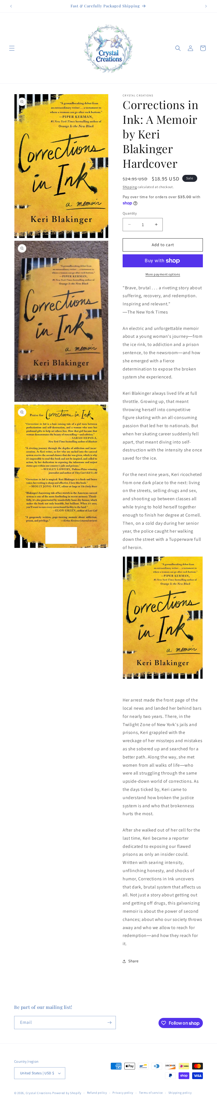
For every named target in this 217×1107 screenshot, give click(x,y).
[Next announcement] (206, 6)
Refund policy (97, 1093)
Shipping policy (180, 1093)
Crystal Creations (39, 1093)
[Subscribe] (109, 1022)
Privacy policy (122, 1093)
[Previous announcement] (11, 6)
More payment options (163, 274)
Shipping (130, 187)
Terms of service (151, 1093)
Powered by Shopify (66, 1093)
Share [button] (133, 960)
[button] (12, 48)
